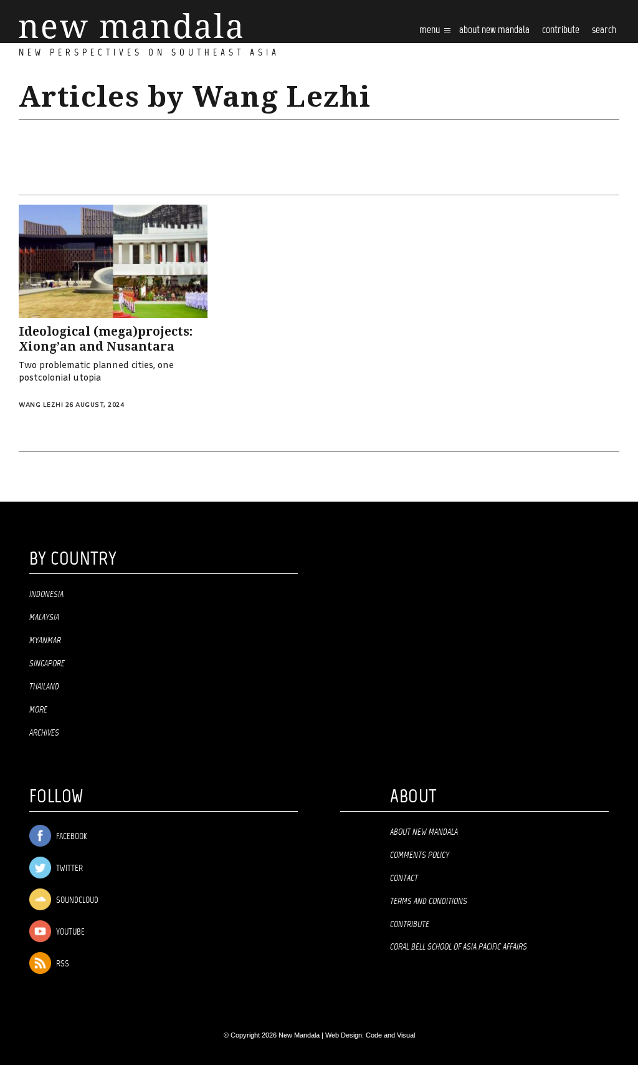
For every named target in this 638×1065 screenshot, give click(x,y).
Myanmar (45, 641)
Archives (44, 733)
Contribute (409, 925)
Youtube (69, 932)
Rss (61, 964)
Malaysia (44, 618)
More (38, 710)
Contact (404, 878)
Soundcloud (76, 900)
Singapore (47, 664)
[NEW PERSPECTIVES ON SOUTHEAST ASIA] (130, 26)
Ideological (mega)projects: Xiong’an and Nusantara (106, 339)
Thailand (44, 687)
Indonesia (46, 595)
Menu (430, 30)
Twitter (68, 868)
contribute (560, 30)
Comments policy (419, 855)
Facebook (70, 837)
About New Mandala (494, 30)
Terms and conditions (428, 902)
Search (604, 30)
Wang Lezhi (41, 405)
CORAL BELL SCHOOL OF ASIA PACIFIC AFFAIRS (458, 947)
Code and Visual (390, 1035)
